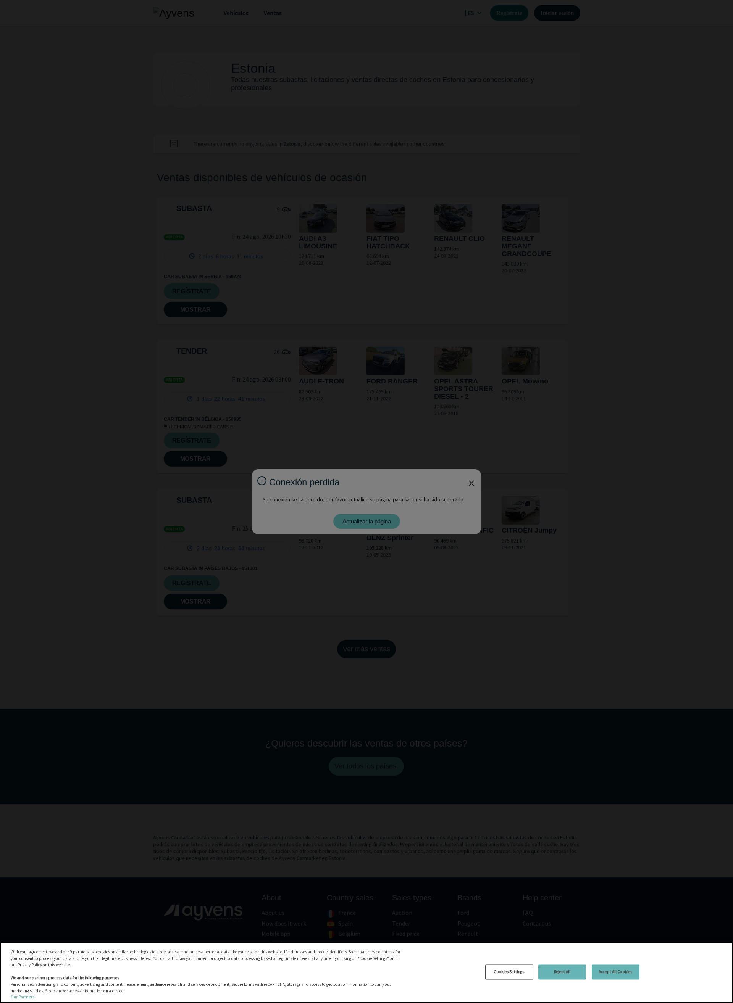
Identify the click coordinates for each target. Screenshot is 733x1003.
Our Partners (22, 997)
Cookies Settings (509, 971)
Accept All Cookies (615, 971)
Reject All (562, 971)
